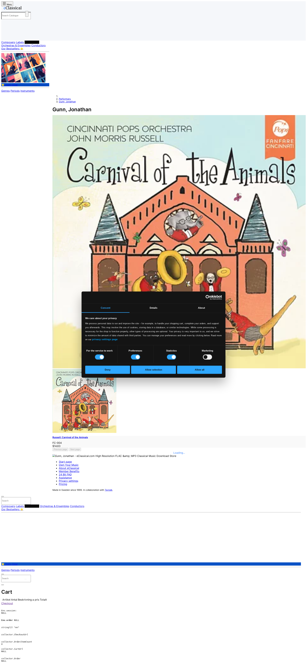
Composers (8, 42)
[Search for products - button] (26, 14)
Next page (75, 449)
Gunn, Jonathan (67, 101)
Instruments (27, 90)
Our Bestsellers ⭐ (12, 48)
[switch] (135, 357)
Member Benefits (69, 471)
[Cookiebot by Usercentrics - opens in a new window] (208, 297)
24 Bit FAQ (65, 474)
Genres (5, 90)
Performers (32, 42)
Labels (20, 42)
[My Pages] (7, 35)
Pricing (63, 484)
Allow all (199, 369)
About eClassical (69, 468)
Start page (65, 461)
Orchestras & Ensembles (16, 45)
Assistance (65, 477)
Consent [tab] (105, 307)
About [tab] (201, 307)
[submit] (25, 501)
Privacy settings (68, 480)
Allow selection (153, 369)
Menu (9, 4)
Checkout (7, 603)
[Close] (2, 496)
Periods (15, 90)
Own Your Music (69, 464)
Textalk (108, 490)
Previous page (60, 449)
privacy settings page (105, 339)
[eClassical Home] (26, 8)
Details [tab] (153, 307)
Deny (107, 369)
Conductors (38, 45)
